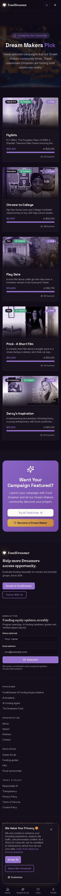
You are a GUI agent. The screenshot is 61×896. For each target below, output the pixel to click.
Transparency (10, 791)
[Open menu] (55, 5)
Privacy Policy (10, 796)
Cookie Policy (10, 807)
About (6, 723)
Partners (7, 734)
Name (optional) (10, 633)
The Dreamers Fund (13, 708)
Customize (16, 877)
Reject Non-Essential (19, 868)
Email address (9, 646)
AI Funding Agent (11, 703)
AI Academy (9, 697)
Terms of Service (11, 802)
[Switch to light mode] (46, 5)
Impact (6, 729)
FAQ (5, 765)
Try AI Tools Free (28, 512)
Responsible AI (10, 786)
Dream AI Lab (9, 754)
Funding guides (10, 760)
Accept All (13, 859)
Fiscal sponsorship (12, 770)
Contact (6, 739)
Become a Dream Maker (32, 522)
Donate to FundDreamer (19, 586)
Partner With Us (14, 594)
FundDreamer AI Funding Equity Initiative (23, 692)
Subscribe (32, 659)
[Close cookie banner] (52, 829)
